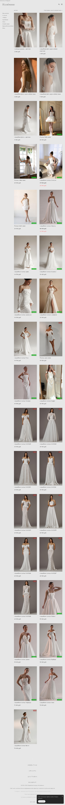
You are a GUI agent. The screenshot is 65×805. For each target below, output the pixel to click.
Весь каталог (6, 13)
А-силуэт (5, 15)
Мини (4, 21)
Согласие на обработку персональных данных (32, 797)
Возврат (32, 782)
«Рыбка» (5, 17)
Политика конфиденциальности (32, 794)
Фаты (4, 28)
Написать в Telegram (5, 0)
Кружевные (5, 19)
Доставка (32, 776)
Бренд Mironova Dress (8, 26)
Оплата (32, 771)
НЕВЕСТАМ (32, 765)
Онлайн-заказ (6, 24)
